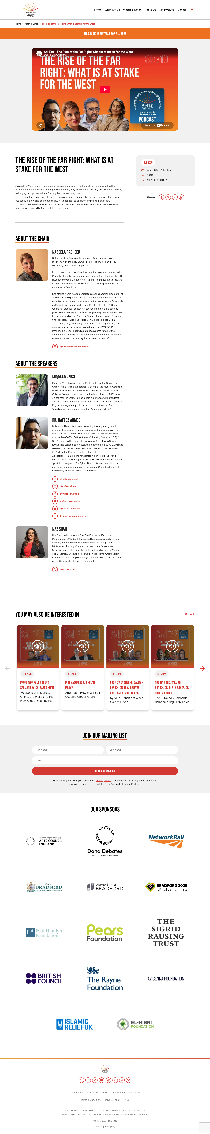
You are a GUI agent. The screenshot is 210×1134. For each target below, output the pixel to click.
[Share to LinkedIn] (175, 197)
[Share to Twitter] (168, 197)
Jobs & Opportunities (114, 1092)
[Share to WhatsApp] (181, 197)
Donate (181, 10)
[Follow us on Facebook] (88, 1080)
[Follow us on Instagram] (95, 1080)
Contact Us (93, 1092)
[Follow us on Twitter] (81, 1080)
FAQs (126, 1100)
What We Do (112, 10)
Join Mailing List (105, 771)
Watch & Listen (132, 10)
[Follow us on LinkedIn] (115, 1080)
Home (98, 10)
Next (202, 668)
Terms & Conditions (91, 1100)
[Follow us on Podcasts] (122, 1080)
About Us (150, 10)
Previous (7, 668)
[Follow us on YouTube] (101, 1080)
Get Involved (166, 10)
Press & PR (134, 1092)
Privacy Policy (112, 1100)
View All (189, 614)
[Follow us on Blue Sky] (128, 1080)
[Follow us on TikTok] (108, 1080)
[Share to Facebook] (161, 197)
